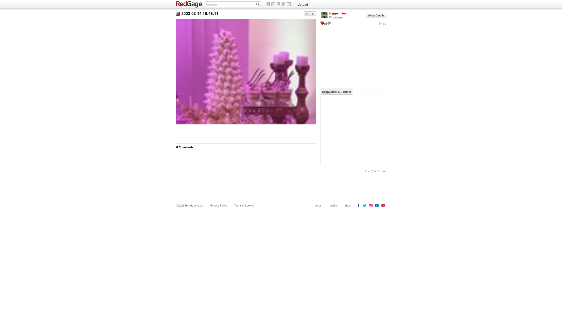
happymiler (337, 13)
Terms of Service (244, 205)
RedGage (189, 4)
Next (307, 13)
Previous (313, 13)
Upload (302, 4)
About (318, 205)
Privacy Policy (218, 205)
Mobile (334, 205)
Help (348, 205)
